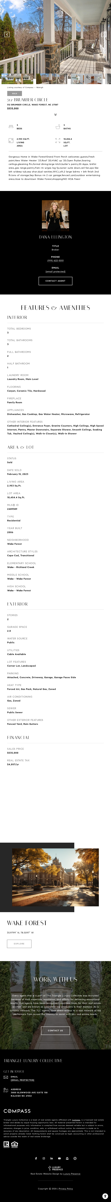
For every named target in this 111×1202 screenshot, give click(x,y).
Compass (76, 1120)
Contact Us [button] (55, 1030)
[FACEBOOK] (36, 1158)
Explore (19, 944)
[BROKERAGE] (75, 1158)
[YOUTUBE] (59, 1158)
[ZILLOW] (67, 1158)
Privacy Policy (66, 1189)
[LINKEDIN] (51, 1158)
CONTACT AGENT (56, 281)
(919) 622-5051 (55, 260)
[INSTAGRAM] (44, 1158)
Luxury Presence (72, 1174)
